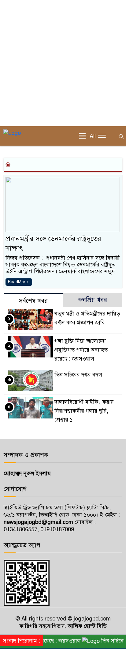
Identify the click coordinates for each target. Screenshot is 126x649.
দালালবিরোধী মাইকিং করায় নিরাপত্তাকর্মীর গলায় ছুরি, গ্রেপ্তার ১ (84, 411)
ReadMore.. (19, 281)
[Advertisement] (63, 63)
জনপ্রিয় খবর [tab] (92, 300)
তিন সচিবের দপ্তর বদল (78, 374)
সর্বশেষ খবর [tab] (33, 301)
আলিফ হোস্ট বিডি (86, 626)
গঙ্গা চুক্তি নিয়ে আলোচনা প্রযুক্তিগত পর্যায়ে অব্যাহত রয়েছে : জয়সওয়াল (81, 350)
